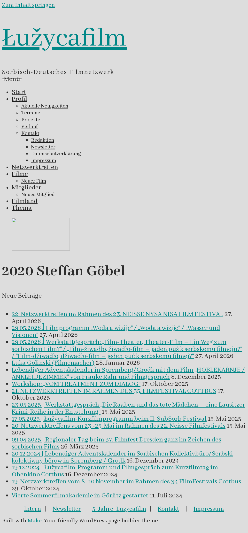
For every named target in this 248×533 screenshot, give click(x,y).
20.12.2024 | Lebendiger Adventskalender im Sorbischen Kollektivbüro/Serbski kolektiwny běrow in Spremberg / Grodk (122, 457)
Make (35, 521)
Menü (12, 79)
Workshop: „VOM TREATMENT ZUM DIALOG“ (76, 384)
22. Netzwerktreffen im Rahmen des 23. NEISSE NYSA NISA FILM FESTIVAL (117, 314)
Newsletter (67, 509)
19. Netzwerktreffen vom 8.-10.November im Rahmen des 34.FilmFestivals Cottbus (126, 482)
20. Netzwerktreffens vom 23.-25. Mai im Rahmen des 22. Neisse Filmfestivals (118, 426)
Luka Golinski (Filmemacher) (53, 363)
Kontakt (168, 509)
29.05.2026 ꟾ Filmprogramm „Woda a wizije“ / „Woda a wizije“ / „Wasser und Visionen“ (116, 331)
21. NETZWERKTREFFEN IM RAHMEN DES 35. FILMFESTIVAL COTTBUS (114, 391)
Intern (32, 509)
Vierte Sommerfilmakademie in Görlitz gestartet (80, 496)
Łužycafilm (64, 38)
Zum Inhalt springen (28, 5)
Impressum (209, 509)
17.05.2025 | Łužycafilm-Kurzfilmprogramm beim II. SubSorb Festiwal (109, 419)
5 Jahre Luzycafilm (119, 509)
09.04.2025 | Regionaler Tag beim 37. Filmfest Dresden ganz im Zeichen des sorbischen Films (116, 443)
